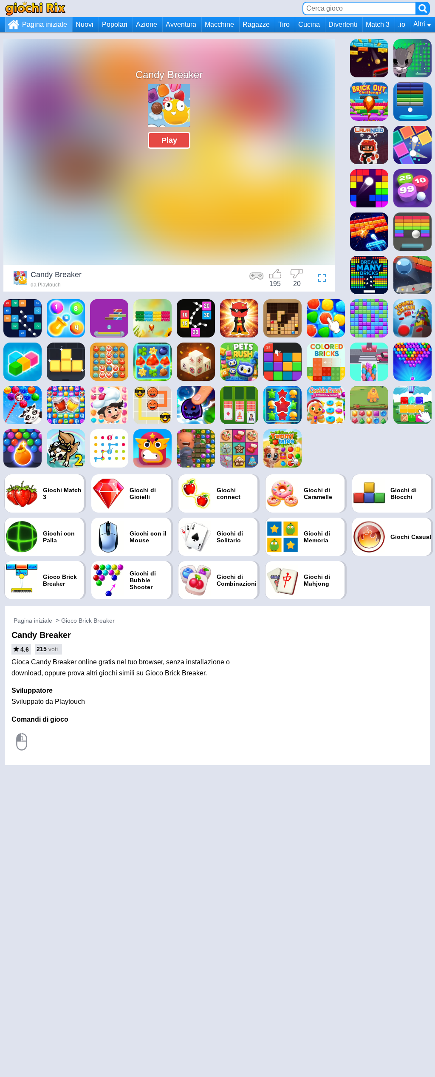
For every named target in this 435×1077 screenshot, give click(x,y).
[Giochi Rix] (35, 8)
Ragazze (256, 24)
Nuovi (84, 24)
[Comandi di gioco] (256, 279)
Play (169, 140)
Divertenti (342, 24)
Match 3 (378, 24)
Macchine (219, 24)
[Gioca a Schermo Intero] (320, 279)
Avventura (181, 24)
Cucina (309, 24)
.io (401, 24)
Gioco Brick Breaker (88, 620)
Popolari (114, 24)
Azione (146, 24)
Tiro (284, 24)
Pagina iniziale (44, 24)
